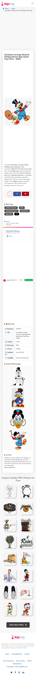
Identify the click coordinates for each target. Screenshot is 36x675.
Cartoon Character (11, 207)
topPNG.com (23, 666)
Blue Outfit (9, 214)
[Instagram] (19, 672)
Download (29, 280)
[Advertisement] (18, 32)
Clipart (13, 8)
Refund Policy (17, 664)
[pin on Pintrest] (13, 487)
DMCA (29, 661)
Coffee (10, 236)
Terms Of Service (8, 661)
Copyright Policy (17, 654)
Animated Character (11, 211)
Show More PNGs (16, 625)
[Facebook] (17, 194)
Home (7, 8)
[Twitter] (11, 672)
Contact (26, 654)
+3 (17, 214)
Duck (21, 207)
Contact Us (11, 467)
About (7, 654)
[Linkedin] (23, 672)
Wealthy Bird (24, 211)
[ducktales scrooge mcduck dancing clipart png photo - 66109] (18, 440)
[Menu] (32, 3)
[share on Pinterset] (25, 194)
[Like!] (10, 193)
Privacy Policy (20, 661)
